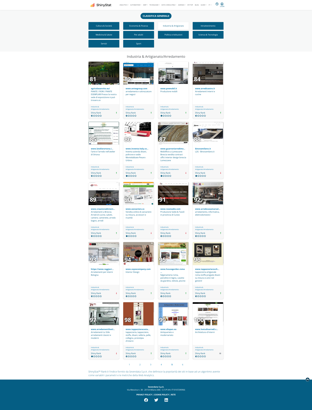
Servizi (104, 43)
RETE (173, 394)
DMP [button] (144, 5)
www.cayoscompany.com (138, 269)
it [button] (209, 5)
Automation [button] (135, 5)
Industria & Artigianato (173, 25)
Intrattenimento (208, 25)
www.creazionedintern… (103, 209)
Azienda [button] (181, 5)
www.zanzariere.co (135, 209)
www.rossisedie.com (170, 209)
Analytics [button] (123, 5)
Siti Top (190, 5)
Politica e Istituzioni (173, 34)
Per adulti (138, 34)
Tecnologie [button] (153, 5)
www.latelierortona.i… (102, 148)
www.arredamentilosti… (103, 329)
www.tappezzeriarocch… (207, 269)
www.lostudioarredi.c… (206, 329)
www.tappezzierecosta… (138, 329)
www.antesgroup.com (136, 88)
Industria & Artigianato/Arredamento (100, 108)
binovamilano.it (203, 148)
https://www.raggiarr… (102, 269)
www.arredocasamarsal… (207, 209)
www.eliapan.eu (168, 329)
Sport (138, 43)
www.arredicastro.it (205, 88)
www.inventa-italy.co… (137, 148)
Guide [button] (203, 5)
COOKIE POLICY (161, 394)
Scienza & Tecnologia (208, 34)
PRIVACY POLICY (144, 394)
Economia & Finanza (138, 25)
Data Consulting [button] (168, 5)
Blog (197, 5)
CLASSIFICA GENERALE (156, 16)
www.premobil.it (168, 88)
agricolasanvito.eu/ (100, 88)
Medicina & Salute (104, 34)
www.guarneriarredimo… (172, 148)
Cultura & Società (104, 25)
